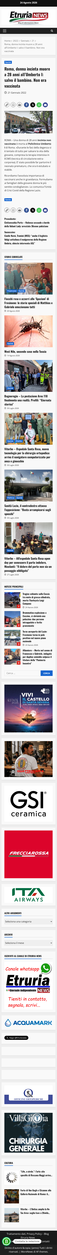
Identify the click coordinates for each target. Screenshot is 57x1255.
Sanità (8, 62)
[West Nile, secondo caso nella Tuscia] (28, 331)
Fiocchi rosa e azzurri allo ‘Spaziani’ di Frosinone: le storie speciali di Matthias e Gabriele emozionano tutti (28, 303)
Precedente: (27, 222)
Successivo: (26, 237)
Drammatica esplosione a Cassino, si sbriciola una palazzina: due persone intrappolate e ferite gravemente (12, 619)
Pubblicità (33, 1241)
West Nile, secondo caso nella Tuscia (25, 351)
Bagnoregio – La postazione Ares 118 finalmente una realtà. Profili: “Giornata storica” (27, 400)
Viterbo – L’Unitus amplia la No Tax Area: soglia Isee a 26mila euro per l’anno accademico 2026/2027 (35, 1211)
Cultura (8, 1163)
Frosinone (11, 291)
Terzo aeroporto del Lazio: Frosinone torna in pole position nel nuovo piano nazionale (12, 638)
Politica (10, 498)
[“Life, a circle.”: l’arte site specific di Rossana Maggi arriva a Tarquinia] (11, 1177)
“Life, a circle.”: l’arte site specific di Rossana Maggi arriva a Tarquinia (36, 1173)
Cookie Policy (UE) (16, 1241)
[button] (4, 31)
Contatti (45, 1241)
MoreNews (27, 1251)
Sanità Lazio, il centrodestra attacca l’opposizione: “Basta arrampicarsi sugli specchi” (27, 509)
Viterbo (19, 441)
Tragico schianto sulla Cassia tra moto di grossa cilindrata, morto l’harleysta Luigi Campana (12, 600)
